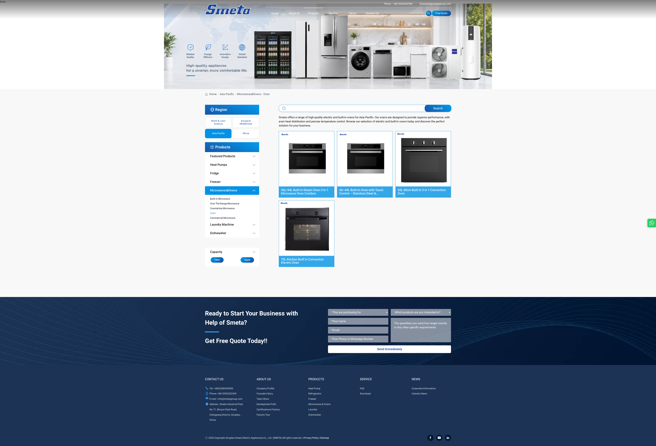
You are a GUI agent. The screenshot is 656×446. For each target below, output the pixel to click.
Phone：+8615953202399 (398, 4)
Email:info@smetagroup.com (435, 4)
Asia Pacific (227, 94)
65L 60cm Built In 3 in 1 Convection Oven (422, 192)
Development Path (266, 404)
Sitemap (324, 438)
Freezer (215, 182)
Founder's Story (265, 393)
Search (438, 108)
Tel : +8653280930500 (221, 388)
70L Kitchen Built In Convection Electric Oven (302, 261)
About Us (294, 13)
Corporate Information (424, 388)
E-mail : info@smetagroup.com (225, 399)
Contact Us (372, 13)
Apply (247, 260)
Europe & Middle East (246, 122)
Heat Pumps (218, 164)
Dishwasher (218, 233)
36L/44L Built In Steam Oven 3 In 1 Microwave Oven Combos (304, 192)
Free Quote (441, 13)
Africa (246, 133)
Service (333, 13)
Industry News (419, 393)
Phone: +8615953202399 (222, 393)
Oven (213, 213)
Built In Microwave (220, 199)
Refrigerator (314, 393)
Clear (217, 260)
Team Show (263, 399)
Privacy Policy (311, 438)
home (213, 94)
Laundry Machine (222, 224)
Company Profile (265, 388)
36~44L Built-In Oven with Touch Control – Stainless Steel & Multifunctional (361, 193)
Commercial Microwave (222, 218)
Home (274, 13)
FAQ (362, 388)
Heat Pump (314, 388)
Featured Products (222, 156)
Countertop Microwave (222, 208)
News (352, 13)
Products (313, 13)
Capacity (216, 252)
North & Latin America (218, 122)
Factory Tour (263, 415)
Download (365, 393)
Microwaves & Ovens (319, 404)
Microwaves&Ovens (249, 94)
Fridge (214, 173)
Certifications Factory (268, 409)
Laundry (312, 409)
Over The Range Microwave (224, 203)
